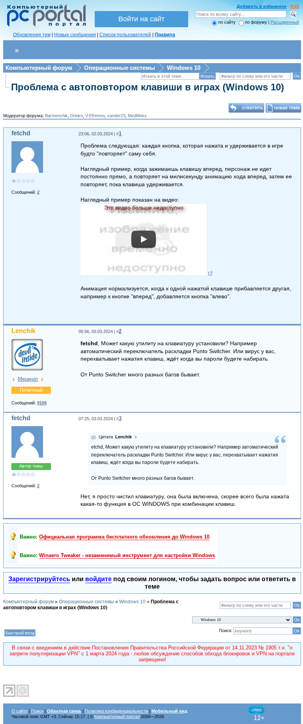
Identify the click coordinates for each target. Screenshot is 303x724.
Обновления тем (31, 34)
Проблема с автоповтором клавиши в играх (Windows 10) (147, 87)
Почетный (31, 390)
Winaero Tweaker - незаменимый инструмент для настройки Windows (127, 555)
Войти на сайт (141, 19)
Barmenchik (56, 115)
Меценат (28, 379)
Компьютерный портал (117, 716)
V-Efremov (95, 115)
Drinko (76, 115)
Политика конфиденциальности (116, 711)
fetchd (20, 133)
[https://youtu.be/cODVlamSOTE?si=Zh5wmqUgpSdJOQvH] (146, 273)
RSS (294, 6)
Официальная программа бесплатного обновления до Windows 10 (124, 537)
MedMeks (137, 115)
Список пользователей (125, 34)
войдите (98, 579)
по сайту (227, 22)
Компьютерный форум (39, 67)
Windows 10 (183, 67)
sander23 (116, 115)
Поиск (37, 711)
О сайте (19, 711)
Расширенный (285, 22)
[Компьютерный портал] (44, 25)
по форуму (256, 22)
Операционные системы (119, 67)
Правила (165, 34)
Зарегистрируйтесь (39, 579)
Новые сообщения (75, 34)
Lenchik (23, 330)
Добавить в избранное (261, 6)
